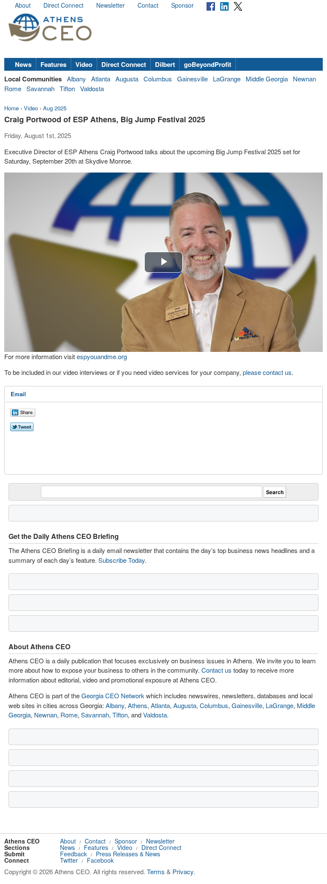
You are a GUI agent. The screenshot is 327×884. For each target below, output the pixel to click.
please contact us (267, 372)
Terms (156, 871)
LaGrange (227, 78)
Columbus (157, 78)
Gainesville (192, 78)
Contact (148, 5)
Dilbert (165, 64)
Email (18, 394)
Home (11, 108)
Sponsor (182, 5)
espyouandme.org (102, 356)
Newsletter (110, 5)
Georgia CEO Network (112, 695)
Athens (137, 705)
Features (53, 64)
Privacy (182, 871)
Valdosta (92, 88)
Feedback (73, 853)
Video (83, 64)
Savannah (40, 88)
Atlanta (100, 78)
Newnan (304, 78)
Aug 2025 (54, 108)
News (23, 64)
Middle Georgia (267, 78)
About (23, 5)
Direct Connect (63, 5)
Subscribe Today (121, 560)
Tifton (67, 88)
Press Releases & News (128, 853)
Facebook (100, 860)
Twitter (69, 860)
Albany (76, 78)
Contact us (216, 669)
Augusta (126, 78)
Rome (12, 88)
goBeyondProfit (207, 64)
